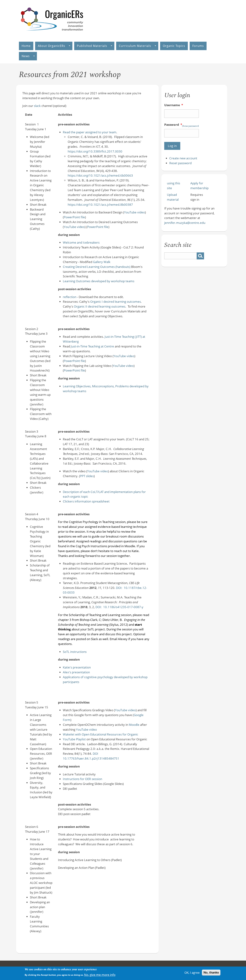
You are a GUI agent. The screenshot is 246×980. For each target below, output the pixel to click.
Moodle (134, 725)
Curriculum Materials (135, 46)
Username (173, 105)
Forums (198, 46)
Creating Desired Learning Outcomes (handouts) (96, 267)
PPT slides (87, 476)
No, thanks (211, 972)
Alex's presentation (76, 672)
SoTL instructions (75, 652)
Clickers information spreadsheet (86, 501)
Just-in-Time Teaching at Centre (92, 346)
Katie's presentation (77, 667)
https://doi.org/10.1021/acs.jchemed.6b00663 (100, 175)
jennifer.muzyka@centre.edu (184, 223)
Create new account (183, 158)
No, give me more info (99, 974)
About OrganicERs (51, 46)
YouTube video (134, 212)
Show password (190, 126)
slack (37, 106)
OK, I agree (192, 972)
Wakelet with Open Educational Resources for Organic (100, 734)
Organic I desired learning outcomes (115, 301)
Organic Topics (174, 46)
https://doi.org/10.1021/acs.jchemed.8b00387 (100, 204)
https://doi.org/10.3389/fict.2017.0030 (95, 151)
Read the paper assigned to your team (89, 132)
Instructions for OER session (82, 779)
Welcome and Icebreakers (81, 242)
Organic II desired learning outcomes (99, 306)
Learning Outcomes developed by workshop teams (98, 281)
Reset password (180, 163)
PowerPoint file (74, 217)
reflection (69, 297)
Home (26, 46)
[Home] (52, 34)
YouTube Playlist (74, 739)
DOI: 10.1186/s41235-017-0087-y (119, 607)
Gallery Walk (101, 262)
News (26, 56)
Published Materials (92, 46)
